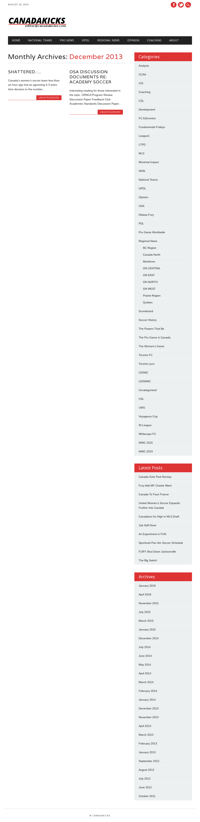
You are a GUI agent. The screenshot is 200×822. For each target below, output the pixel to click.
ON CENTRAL (152, 268)
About (174, 40)
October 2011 (147, 796)
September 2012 (149, 761)
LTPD (142, 144)
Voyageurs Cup (148, 416)
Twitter (181, 5)
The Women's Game (151, 346)
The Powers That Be (151, 328)
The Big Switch (148, 560)
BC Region (149, 247)
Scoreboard (146, 311)
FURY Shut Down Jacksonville (157, 551)
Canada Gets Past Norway (155, 476)
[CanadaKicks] (37, 28)
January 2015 (147, 629)
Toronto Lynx (146, 363)
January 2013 (147, 752)
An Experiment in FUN (152, 534)
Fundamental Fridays (152, 127)
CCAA (142, 74)
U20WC (143, 372)
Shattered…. (24, 71)
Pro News (67, 40)
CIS (141, 83)
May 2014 (145, 664)
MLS (141, 153)
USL (141, 398)
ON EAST (149, 275)
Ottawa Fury (146, 214)
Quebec (148, 302)
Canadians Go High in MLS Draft (159, 516)
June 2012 (145, 787)
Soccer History (148, 319)
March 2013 (146, 734)
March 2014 (146, 682)
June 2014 (145, 655)
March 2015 (146, 620)
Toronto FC (146, 355)
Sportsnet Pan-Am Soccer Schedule (161, 542)
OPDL (85, 40)
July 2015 (145, 612)
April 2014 (145, 673)
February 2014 (148, 690)
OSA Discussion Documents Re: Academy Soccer (91, 77)
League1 (144, 135)
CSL (141, 100)
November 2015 (149, 603)
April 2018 (145, 594)
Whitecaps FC (147, 433)
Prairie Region (152, 295)
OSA (141, 205)
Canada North (151, 254)
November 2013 (149, 717)
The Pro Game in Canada (155, 337)
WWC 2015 (146, 442)
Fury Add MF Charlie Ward (155, 485)
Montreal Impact (149, 162)
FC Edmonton (147, 118)
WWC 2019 (146, 451)
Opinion (133, 40)
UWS (142, 407)
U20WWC (145, 381)
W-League (145, 425)
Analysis (144, 65)
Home (16, 40)
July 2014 (145, 647)
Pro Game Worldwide (152, 232)
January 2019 (147, 585)
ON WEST (149, 288)
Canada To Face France (154, 494)
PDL (141, 223)
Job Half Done (147, 525)
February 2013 (148, 743)
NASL (142, 170)
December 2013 (149, 708)
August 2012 (146, 769)
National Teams (40, 40)
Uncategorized (49, 97)
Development (147, 109)
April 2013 (145, 726)
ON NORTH (150, 281)
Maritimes (149, 261)
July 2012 (145, 778)
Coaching (154, 40)
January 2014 (147, 699)
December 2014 (149, 638)
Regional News (108, 40)
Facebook (174, 5)
